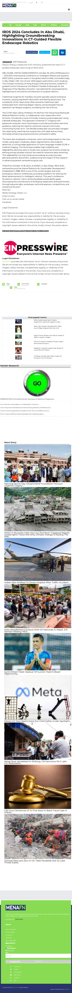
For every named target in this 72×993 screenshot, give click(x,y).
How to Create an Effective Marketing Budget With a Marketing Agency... (22, 414)
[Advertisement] (36, 17)
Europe (18, 25)
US (7, 25)
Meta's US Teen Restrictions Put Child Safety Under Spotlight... (37, 721)
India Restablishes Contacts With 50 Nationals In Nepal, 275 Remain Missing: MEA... (36, 630)
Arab (27, 25)
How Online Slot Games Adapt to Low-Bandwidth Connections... (19, 404)
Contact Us (9, 935)
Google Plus (18, 972)
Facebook (17, 966)
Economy (64, 25)
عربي (31, 2)
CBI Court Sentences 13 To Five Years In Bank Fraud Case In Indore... (35, 811)
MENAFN (7, 62)
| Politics (53, 25)
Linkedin (16, 978)
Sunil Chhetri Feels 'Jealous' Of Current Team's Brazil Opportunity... (32, 673)
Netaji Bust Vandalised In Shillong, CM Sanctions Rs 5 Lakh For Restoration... (35, 762)
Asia (35, 25)
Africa (43, 25)
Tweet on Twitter (44, 52)
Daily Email (17, 975)
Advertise (9, 938)
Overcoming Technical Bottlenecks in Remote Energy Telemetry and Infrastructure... (25, 407)
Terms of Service (11, 929)
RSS (15, 980)
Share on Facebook (32, 52)
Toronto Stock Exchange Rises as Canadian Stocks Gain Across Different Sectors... (25, 410)
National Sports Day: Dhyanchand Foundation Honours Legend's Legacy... (33, 484)
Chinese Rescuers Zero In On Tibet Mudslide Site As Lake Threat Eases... (34, 861)
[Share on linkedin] (62, 52)
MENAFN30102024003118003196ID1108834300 (25, 231)
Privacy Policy (10, 932)
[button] (36, 2)
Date (6, 51)
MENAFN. (15, 987)
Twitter (16, 969)
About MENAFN (11, 940)
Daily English (11, 948)
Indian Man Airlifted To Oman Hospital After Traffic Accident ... (37, 582)
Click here (19, 919)
